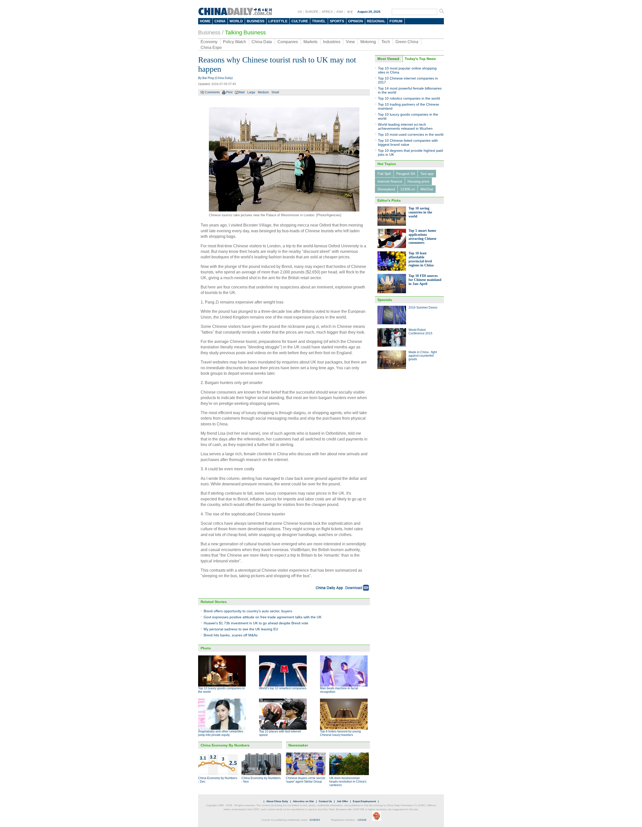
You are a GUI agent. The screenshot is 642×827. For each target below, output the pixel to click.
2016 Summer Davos (423, 307)
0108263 (314, 819)
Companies (287, 42)
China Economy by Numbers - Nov (261, 779)
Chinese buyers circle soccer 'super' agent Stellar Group (305, 779)
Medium (263, 92)
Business (209, 32)
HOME (205, 21)
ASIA (339, 12)
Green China (406, 42)
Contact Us (325, 801)
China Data (262, 42)
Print (229, 92)
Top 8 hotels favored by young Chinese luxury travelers (340, 733)
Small (275, 92)
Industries (331, 42)
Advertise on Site (303, 801)
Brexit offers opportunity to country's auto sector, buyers (248, 611)
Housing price (418, 181)
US (300, 12)
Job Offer (342, 801)
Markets (310, 42)
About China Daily (277, 801)
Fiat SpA (384, 174)
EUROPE (311, 12)
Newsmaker (298, 745)
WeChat (426, 189)
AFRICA (327, 12)
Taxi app (427, 174)
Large (251, 92)
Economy (209, 42)
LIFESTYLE (277, 21)
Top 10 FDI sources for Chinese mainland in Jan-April (425, 280)
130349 (361, 819)
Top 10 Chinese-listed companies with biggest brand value (408, 142)
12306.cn (407, 189)
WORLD (236, 21)
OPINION (355, 21)
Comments (212, 92)
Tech (385, 42)
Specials (384, 300)
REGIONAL (376, 21)
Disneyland (386, 189)
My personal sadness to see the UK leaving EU (241, 629)
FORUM (396, 21)
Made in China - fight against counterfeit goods (423, 355)
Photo (206, 648)
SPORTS (337, 21)
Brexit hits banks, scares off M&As (231, 635)
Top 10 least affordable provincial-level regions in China (421, 259)
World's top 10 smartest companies (282, 688)
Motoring (368, 42)
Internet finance (389, 181)
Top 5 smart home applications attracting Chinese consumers (422, 237)
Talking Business (245, 32)
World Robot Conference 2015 (420, 331)
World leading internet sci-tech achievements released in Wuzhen (405, 126)
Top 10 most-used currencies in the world (410, 134)
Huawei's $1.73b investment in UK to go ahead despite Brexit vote (256, 623)
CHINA (219, 21)
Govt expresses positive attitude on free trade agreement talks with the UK (263, 617)
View (350, 42)
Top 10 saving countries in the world (420, 212)
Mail (242, 92)
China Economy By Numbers (225, 745)
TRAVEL (319, 21)
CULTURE (299, 21)
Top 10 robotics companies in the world (409, 98)
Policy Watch (234, 42)
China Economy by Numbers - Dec (217, 779)
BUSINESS (255, 21)
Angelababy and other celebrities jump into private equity (220, 733)
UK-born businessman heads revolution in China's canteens (347, 781)
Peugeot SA (405, 174)
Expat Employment (364, 801)
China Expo (211, 47)
